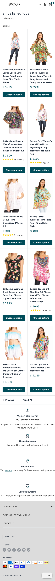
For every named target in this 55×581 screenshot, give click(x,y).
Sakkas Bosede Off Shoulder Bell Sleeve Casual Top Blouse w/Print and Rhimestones (40, 295)
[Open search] (40, 4)
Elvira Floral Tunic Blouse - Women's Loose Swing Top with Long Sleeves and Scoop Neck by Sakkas (41, 76)
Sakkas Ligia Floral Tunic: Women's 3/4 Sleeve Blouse (40, 367)
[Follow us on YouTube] (24, 550)
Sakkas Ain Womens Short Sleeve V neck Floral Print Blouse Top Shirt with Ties (13, 294)
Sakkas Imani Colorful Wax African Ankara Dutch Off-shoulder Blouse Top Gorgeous (13, 146)
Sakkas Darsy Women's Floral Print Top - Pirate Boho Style (40, 221)
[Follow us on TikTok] (28, 550)
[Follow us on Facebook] (4, 550)
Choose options (14, 94)
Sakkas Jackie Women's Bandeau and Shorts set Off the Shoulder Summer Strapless (14, 370)
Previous (9, 400)
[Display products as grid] (47, 26)
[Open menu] (4, 4)
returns (8, 470)
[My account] (45, 4)
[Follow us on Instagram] (14, 550)
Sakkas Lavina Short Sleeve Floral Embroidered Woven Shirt (13, 221)
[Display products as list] (51, 26)
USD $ (6, 537)
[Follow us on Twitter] (9, 550)
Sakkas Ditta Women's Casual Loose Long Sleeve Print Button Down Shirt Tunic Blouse (14, 76)
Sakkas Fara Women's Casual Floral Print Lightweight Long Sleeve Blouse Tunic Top (41, 147)
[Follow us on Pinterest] (19, 550)
